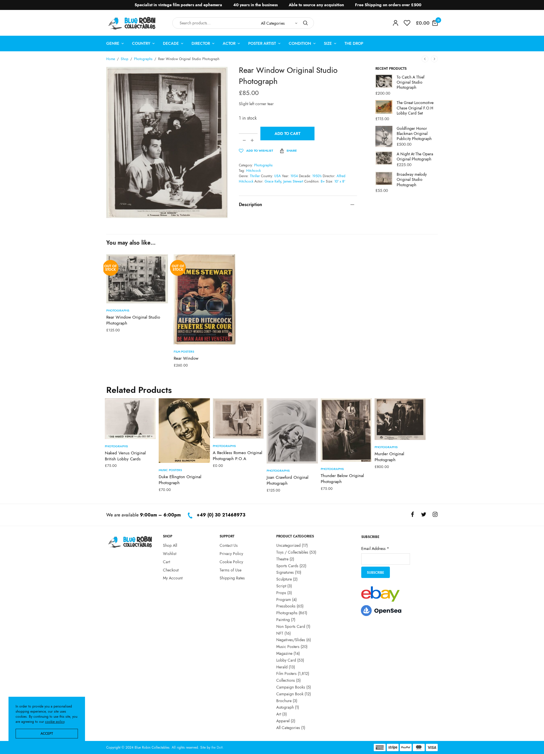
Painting (283, 619)
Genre (112, 43)
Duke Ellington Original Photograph (180, 480)
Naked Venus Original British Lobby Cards (125, 456)
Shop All (170, 545)
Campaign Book (289, 693)
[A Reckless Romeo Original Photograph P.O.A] (238, 418)
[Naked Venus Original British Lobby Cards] (130, 418)
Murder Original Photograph (389, 457)
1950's (317, 176)
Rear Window (186, 358)
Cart (166, 561)
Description (250, 204)
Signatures (285, 572)
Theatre (282, 559)
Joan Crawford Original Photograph (287, 480)
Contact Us (229, 545)
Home (110, 59)
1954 (294, 176)
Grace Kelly (273, 181)
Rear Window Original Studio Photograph (133, 320)
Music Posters (170, 470)
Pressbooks (286, 606)
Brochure (284, 700)
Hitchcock (253, 170)
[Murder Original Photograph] (400, 419)
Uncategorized (288, 545)
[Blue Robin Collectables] (132, 23)
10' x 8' (339, 181)
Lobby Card (286, 660)
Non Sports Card (290, 626)
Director (201, 43)
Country (141, 43)
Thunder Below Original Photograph (342, 479)
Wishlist (169, 553)
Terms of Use (230, 570)
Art (278, 714)
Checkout (170, 570)
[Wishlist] (407, 23)
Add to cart (287, 133)
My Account (172, 578)
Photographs (143, 59)
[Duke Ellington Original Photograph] (184, 430)
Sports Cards (287, 565)
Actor (229, 43)
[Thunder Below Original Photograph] (346, 430)
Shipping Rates (232, 578)
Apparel (283, 720)
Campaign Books (290, 687)
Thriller (255, 176)
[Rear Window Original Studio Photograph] (137, 278)
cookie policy (54, 721)
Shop (124, 59)
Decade (171, 43)
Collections (285, 680)
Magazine (284, 653)
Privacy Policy (231, 553)
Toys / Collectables (292, 552)
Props (281, 592)
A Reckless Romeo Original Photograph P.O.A (237, 456)
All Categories (288, 727)
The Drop (354, 43)
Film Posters (184, 351)
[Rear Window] (204, 299)
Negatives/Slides (290, 640)
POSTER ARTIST (262, 43)
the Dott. (217, 747)
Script (281, 585)
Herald (282, 667)
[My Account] (395, 23)
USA (277, 176)
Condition (300, 43)
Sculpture (284, 579)
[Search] (305, 23)
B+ (323, 181)
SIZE (328, 43)
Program (283, 599)
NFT (279, 633)
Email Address (375, 548)
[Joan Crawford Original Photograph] (292, 430)
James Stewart (293, 181)
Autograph (285, 707)
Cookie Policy (231, 561)
